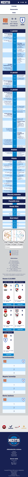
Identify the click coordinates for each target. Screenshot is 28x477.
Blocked (22, 242)
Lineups (14, 6)
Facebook (15, 460)
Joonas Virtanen (20, 125)
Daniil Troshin (21, 78)
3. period (20, 244)
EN (23, 2)
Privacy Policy (14, 472)
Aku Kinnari (8, 92)
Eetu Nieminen (8, 301)
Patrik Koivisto (20, 111)
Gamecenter (14, 9)
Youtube (14, 464)
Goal (6, 242)
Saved (16, 242)
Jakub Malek (8, 84)
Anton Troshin (22, 121)
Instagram (15, 463)
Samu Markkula (9, 68)
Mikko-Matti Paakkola (20, 124)
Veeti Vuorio (19, 325)
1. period (8, 244)
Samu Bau (8, 35)
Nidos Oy (18, 475)
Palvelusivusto (14, 454)
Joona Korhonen (8, 80)
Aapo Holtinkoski (19, 47)
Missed (11, 242)
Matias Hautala (8, 101)
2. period (14, 244)
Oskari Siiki (21, 45)
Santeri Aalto (8, 96)
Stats (14, 13)
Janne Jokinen (19, 44)
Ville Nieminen (9, 33)
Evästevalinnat (14, 474)
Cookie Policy (14, 473)
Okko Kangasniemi (8, 65)
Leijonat (14, 451)
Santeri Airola (7, 67)
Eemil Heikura (21, 75)
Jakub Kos (7, 37)
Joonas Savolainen (19, 50)
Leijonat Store (14, 455)
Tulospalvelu (14, 452)
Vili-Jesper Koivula (9, 129)
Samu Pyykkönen (19, 133)
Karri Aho (7, 40)
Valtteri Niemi (20, 56)
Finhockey (14, 453)
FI (20, 2)
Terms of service (14, 471)
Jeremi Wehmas (8, 115)
